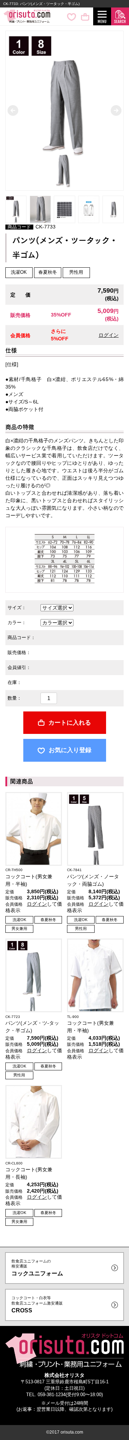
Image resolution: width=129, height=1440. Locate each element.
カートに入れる (69, 722)
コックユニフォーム (37, 1267)
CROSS (37, 1304)
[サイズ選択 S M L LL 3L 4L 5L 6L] (56, 607)
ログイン (109, 335)
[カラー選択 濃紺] (56, 622)
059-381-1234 (52, 1394)
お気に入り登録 (70, 750)
